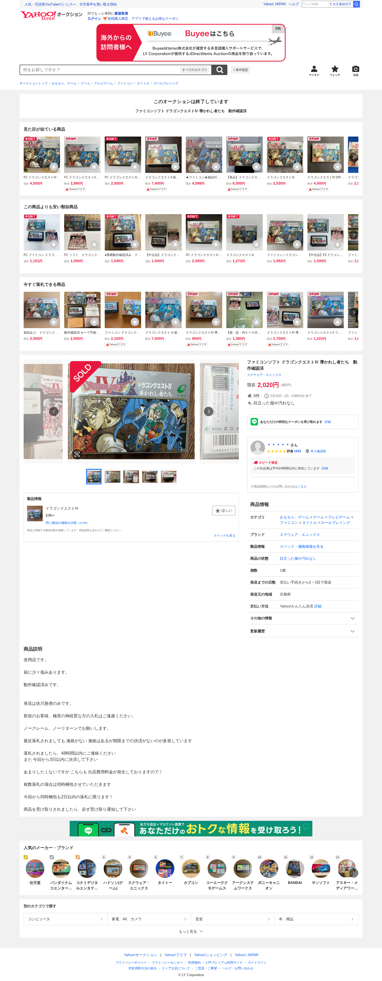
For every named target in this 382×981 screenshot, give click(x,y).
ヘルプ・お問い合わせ (237, 968)
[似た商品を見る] (77, 454)
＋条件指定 (240, 70)
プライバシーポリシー (131, 962)
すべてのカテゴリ (194, 70)
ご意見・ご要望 (206, 968)
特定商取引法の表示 (143, 968)
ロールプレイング (166, 83)
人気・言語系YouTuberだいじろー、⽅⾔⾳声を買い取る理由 (71, 4)
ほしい (226, 510)
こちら (302, 486)
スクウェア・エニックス (264, 375)
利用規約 (194, 962)
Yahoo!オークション (140, 955)
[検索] (356, 4)
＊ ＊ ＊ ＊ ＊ (278, 445)
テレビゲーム (103, 83)
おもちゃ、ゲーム (64, 83)
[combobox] (100, 70)
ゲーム (85, 83)
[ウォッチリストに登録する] (54, 167)
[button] (302, 618)
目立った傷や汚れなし (298, 558)
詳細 (328, 422)
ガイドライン (257, 962)
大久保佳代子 (342, 4)
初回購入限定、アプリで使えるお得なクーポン (143, 19)
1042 (297, 451)
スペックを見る (224, 535)
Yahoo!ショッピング (210, 955)
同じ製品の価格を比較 (67, 523)
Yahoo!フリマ (175, 955)
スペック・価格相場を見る (302, 546)
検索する (219, 70)
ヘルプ (294, 4)
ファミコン (125, 83)
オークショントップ (33, 83)
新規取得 (121, 13)
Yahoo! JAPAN (274, 4)
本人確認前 (318, 451)
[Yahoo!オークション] (52, 12)
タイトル (143, 83)
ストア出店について (176, 968)
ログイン (94, 19)
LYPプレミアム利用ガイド (224, 962)
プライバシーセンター (167, 962)
